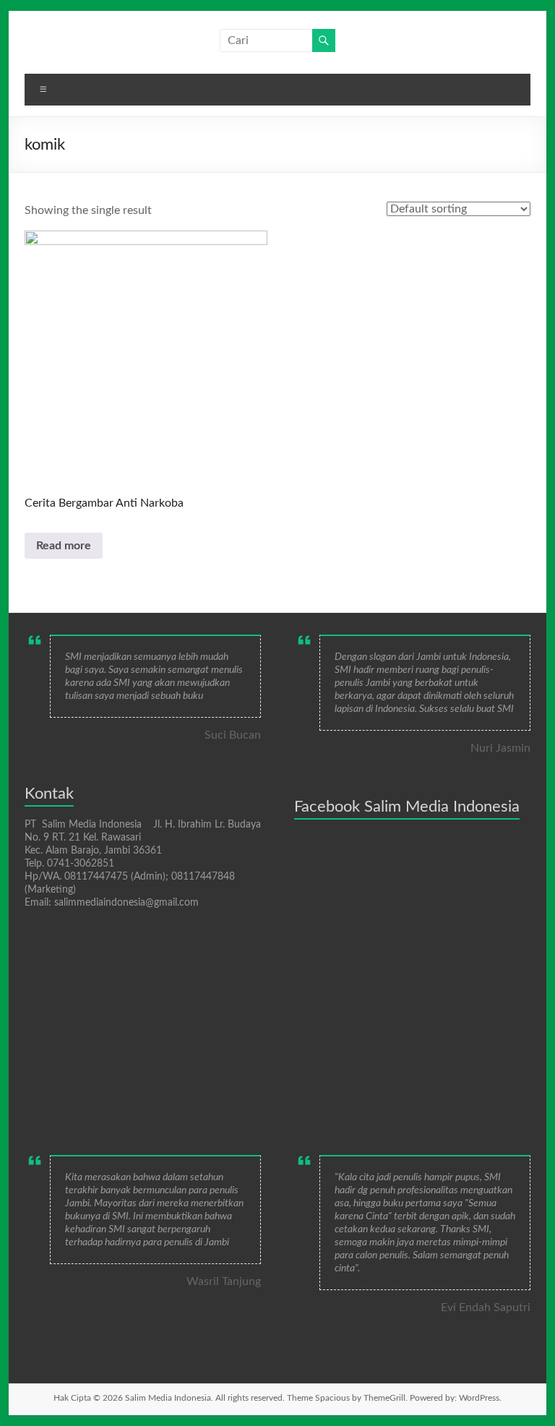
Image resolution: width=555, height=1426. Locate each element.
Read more (63, 545)
